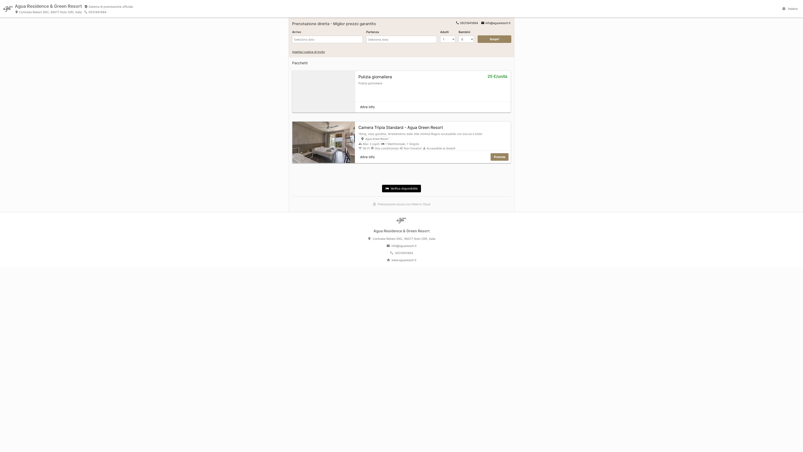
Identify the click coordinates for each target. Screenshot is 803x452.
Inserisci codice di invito (308, 52)
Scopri (494, 39)
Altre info (367, 107)
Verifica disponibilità (403, 188)
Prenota (499, 157)
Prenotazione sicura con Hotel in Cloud (403, 204)
